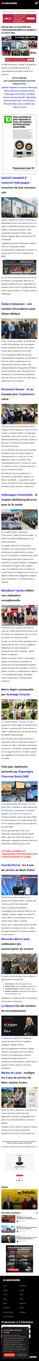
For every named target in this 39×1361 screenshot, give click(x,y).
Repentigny (8, 810)
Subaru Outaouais (11, 91)
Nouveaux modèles (8, 1312)
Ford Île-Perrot (28, 100)
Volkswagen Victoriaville (14, 94)
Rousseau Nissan (27, 91)
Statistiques (22, 1312)
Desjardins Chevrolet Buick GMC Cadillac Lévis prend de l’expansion (26, 1228)
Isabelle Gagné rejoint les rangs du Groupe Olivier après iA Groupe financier (26, 1238)
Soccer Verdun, (20, 644)
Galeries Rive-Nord (20, 813)
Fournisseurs (6, 1307)
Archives (5, 1294)
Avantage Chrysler (17, 97)
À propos (5, 1290)
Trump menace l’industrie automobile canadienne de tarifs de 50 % (26, 1218)
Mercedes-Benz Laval (12, 104)
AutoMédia (3, 11)
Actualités (10, 11)
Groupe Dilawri (17, 658)
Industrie (22, 1307)
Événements (23, 1303)
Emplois (5, 1303)
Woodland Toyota (12, 590)
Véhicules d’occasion (8, 1316)
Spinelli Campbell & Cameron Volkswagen (19, 87)
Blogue (5, 1299)
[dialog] (15, 1343)
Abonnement (23, 1285)
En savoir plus (17, 1351)
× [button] (27, 1328)
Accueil (5, 1285)
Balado (21, 1294)
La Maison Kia (29, 104)
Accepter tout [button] (9, 1355)
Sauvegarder (20, 1175)
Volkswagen (26, 545)
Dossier (21, 1299)
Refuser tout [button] (21, 1355)
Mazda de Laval (19, 107)
